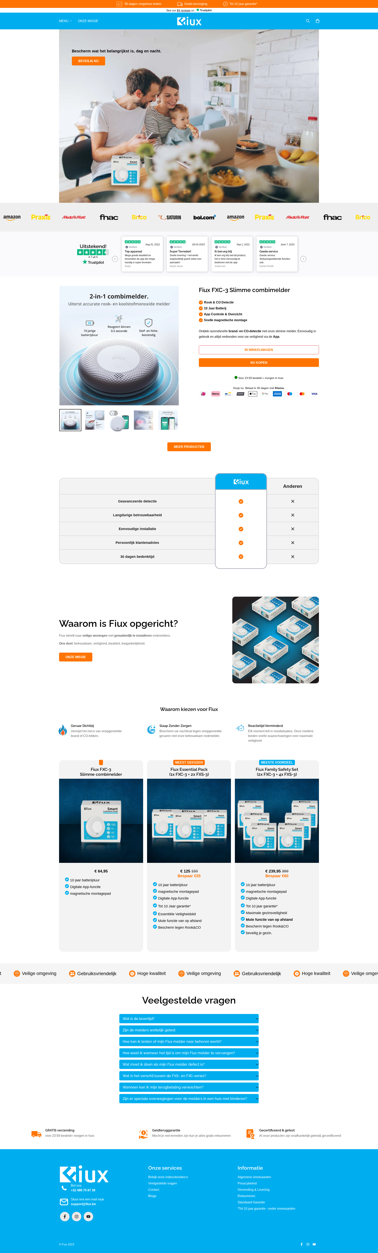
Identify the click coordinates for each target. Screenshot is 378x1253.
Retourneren (246, 1196)
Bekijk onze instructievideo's (168, 1177)
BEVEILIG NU (88, 61)
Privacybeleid (247, 1183)
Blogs (152, 1196)
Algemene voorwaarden (254, 1177)
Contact (153, 1189)
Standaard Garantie (251, 1202)
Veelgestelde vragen (162, 1183)
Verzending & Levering (254, 1189)
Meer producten (189, 446)
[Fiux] (189, 21)
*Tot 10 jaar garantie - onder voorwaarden (266, 1208)
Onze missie (88, 21)
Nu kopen (258, 362)
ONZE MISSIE (76, 657)
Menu (64, 21)
